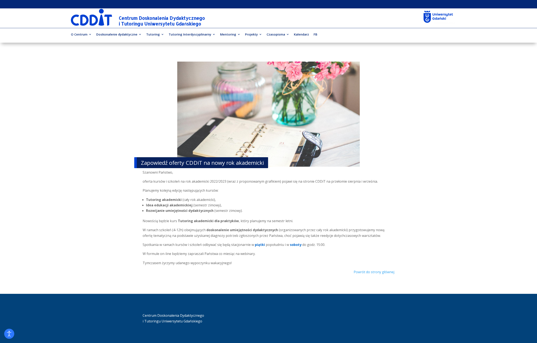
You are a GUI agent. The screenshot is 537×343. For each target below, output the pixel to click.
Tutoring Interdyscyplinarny (190, 34)
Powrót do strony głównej (374, 272)
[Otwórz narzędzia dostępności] (9, 334)
